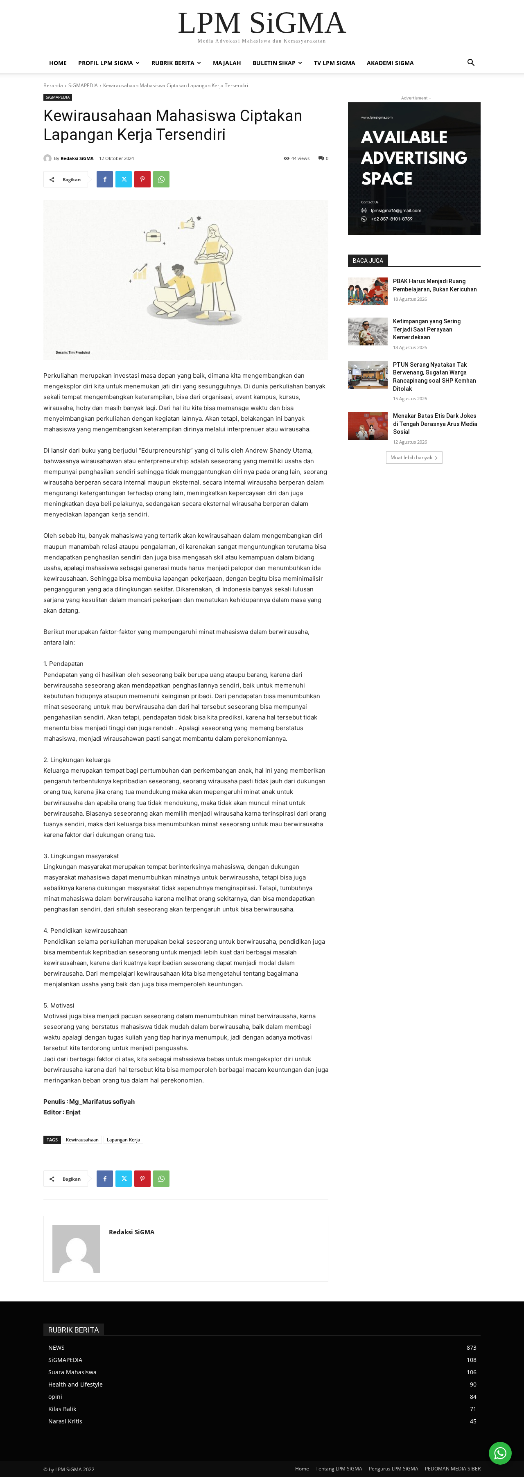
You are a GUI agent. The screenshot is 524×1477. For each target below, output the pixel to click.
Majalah (227, 63)
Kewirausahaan (82, 1140)
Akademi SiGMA (390, 63)
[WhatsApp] (161, 179)
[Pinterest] (142, 179)
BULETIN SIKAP (274, 63)
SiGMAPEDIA (83, 85)
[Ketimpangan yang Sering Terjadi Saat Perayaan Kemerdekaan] (368, 331)
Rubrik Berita (172, 63)
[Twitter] (123, 179)
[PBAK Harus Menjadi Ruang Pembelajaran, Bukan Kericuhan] (368, 291)
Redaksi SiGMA (77, 158)
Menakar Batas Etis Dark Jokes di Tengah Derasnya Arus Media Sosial (435, 424)
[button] (471, 64)
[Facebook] (105, 179)
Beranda (53, 85)
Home (58, 63)
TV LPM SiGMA (334, 63)
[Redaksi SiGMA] (48, 158)
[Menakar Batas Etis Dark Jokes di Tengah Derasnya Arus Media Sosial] (368, 426)
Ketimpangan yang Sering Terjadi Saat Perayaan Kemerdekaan (427, 329)
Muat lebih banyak (411, 457)
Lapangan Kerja (123, 1140)
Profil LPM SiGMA (105, 63)
